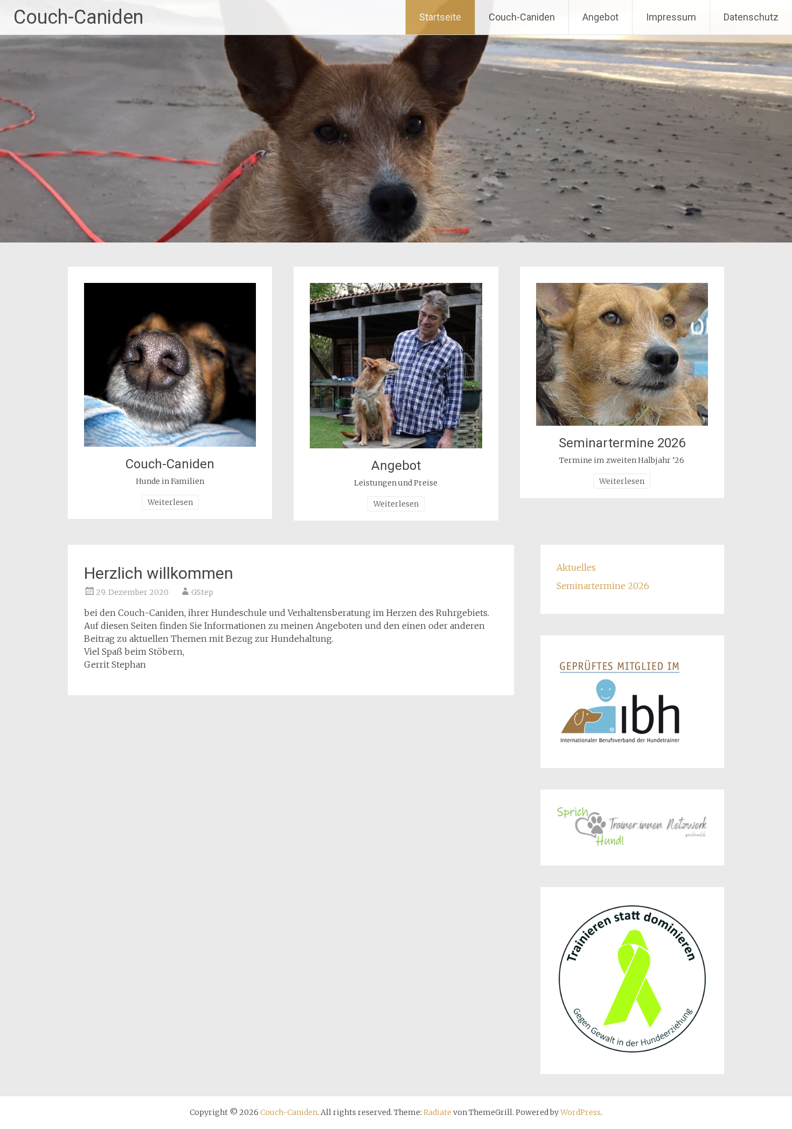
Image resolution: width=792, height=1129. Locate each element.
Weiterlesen (170, 502)
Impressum (671, 17)
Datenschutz (751, 17)
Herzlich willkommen (158, 573)
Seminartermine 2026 (622, 443)
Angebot (600, 17)
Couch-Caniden (78, 17)
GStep (202, 592)
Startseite (440, 17)
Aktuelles (576, 567)
